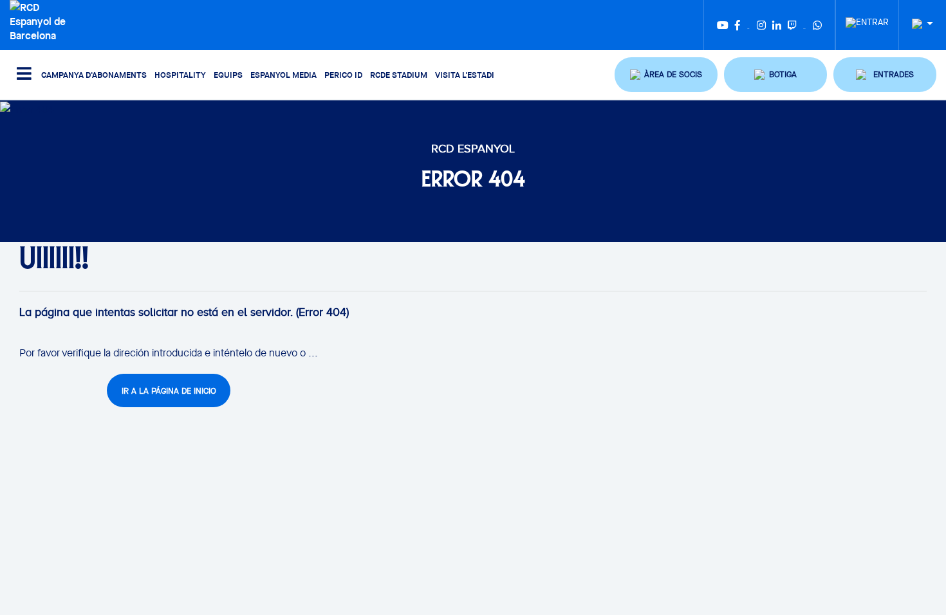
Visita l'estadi (464, 74)
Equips (228, 74)
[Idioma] (917, 24)
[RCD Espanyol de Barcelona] (43, 20)
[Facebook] (737, 25)
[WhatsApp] (817, 25)
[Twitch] (792, 25)
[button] (666, 74)
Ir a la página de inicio (169, 390)
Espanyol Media (283, 74)
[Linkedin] (776, 25)
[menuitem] (867, 19)
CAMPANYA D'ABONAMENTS (94, 74)
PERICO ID (343, 74)
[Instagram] (761, 25)
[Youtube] (722, 25)
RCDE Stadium (398, 74)
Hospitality (180, 74)
